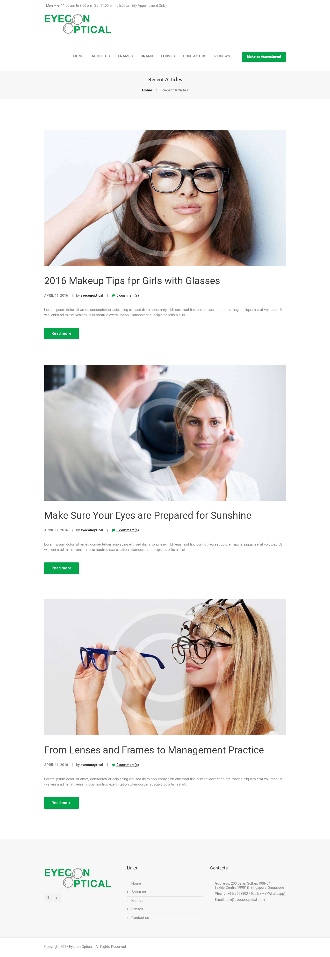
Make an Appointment (264, 56)
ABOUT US (101, 56)
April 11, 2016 (56, 295)
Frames (137, 900)
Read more (61, 333)
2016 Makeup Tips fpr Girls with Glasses (132, 281)
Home (147, 90)
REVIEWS (222, 56)
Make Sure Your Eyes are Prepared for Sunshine (147, 515)
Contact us (140, 918)
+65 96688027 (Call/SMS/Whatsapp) (256, 893)
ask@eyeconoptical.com (245, 899)
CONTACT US (195, 56)
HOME (78, 56)
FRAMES (125, 56)
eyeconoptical (91, 295)
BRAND (147, 56)
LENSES (168, 56)
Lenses (137, 909)
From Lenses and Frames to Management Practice (154, 750)
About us (138, 892)
